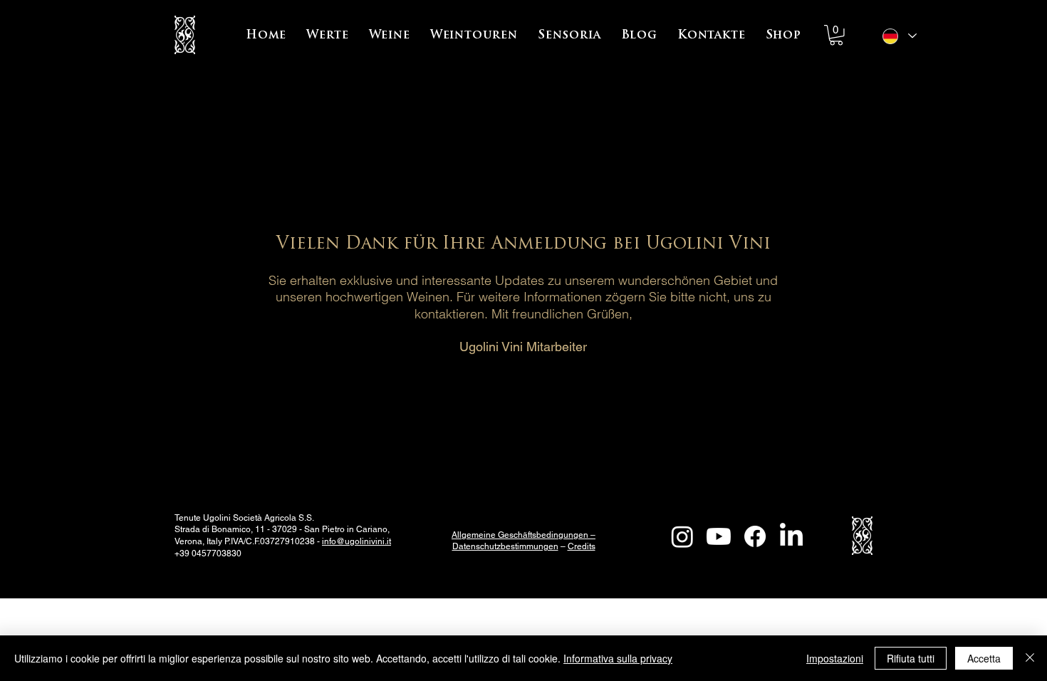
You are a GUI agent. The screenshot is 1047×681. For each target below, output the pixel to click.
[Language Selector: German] (898, 36)
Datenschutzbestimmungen (505, 546)
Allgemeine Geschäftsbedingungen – (523, 535)
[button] (327, 36)
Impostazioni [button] (834, 658)
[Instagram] (682, 536)
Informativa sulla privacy (617, 658)
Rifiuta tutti (910, 658)
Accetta (984, 658)
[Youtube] (718, 536)
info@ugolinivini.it (356, 541)
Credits (581, 546)
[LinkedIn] (791, 536)
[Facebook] (755, 536)
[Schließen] (1029, 658)
